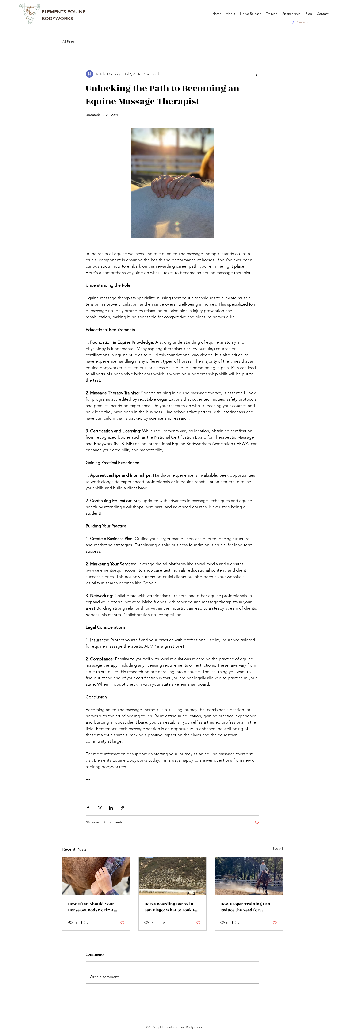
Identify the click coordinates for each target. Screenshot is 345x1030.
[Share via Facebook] (88, 808)
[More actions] (256, 74)
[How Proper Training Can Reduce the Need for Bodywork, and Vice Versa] (249, 876)
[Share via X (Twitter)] (99, 808)
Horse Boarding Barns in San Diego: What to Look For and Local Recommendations (171, 907)
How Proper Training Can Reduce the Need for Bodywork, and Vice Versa (246, 907)
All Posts (68, 41)
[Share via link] (122, 808)
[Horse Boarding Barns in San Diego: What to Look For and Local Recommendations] (173, 876)
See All (277, 848)
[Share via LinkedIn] (111, 808)
